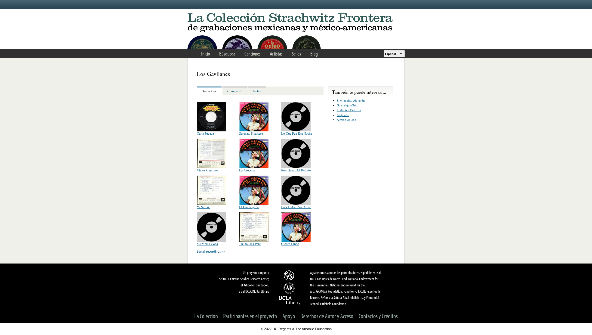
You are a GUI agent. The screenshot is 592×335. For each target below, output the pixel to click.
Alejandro (343, 115)
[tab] (209, 91)
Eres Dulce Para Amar (296, 207)
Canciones (252, 53)
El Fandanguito (249, 207)
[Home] (296, 23)
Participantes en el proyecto (250, 316)
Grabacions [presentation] (209, 91)
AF (290, 288)
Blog (314, 53)
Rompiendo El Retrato (296, 170)
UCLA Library (290, 300)
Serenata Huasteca (251, 133)
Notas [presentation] (257, 91)
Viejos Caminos (207, 170)
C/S (290, 275)
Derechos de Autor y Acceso (326, 316)
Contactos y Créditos (378, 316)
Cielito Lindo (290, 244)
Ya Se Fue (203, 207)
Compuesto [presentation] (234, 91)
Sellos (296, 53)
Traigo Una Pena (250, 244)
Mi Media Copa (207, 244)
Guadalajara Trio (347, 105)
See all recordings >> (211, 251)
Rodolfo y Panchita (349, 110)
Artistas (276, 53)
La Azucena (247, 170)
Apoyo (288, 316)
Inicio (205, 53)
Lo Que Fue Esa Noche (296, 133)
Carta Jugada (205, 133)
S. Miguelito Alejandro (351, 100)
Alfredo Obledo (346, 120)
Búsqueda (227, 53)
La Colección (206, 316)
